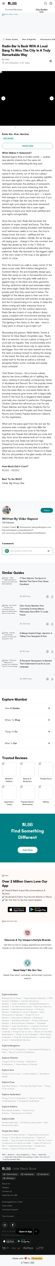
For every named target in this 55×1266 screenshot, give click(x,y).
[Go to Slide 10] (32, 127)
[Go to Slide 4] (20, 127)
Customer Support (10, 1209)
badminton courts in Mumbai (24, 1012)
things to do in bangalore (14, 1049)
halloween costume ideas (20, 1146)
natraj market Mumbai (20, 1040)
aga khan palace (9, 1086)
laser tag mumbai (20, 1026)
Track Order (7, 1205)
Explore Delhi (8, 1119)
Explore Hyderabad (11, 1094)
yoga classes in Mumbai (35, 998)
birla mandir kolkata (11, 1110)
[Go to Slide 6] (24, 127)
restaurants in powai (11, 998)
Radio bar (42, 1155)
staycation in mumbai (21, 1017)
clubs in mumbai (19, 1004)
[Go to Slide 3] (19, 127)
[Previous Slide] (3, 98)
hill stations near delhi (31, 1122)
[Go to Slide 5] (22, 127)
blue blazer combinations (22, 1137)
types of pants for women (23, 1148)
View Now (27, 850)
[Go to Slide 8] (28, 127)
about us (6, 1183)
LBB (3, 1155)
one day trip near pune (31, 1086)
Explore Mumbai (9, 994)
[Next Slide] (51, 98)
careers (5, 1187)
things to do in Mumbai (27, 1034)
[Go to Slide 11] (34, 127)
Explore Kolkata (9, 1106)
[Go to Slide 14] (39, 127)
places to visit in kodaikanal (21, 1052)
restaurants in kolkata (22, 1113)
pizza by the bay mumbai (25, 1037)
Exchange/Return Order (12, 1202)
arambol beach (30, 1074)
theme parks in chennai (26, 1064)
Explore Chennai (10, 1058)
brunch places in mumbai (23, 1023)
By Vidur (5, 59)
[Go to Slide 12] (35, 127)
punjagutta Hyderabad (29, 1101)
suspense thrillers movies (13, 1135)
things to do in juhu (22, 1031)
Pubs (34, 1155)
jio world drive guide (22, 1006)
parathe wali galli (10, 1122)
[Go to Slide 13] (37, 127)
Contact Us (7, 1191)
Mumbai (11, 1155)
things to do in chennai (13, 1061)
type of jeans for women (23, 1140)
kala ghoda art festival (22, 1009)
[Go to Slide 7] (26, 127)
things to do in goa (11, 1074)
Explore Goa (8, 1070)
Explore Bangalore (11, 1045)
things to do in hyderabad (14, 1098)
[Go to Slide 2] (17, 127)
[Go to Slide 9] (30, 127)
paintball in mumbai (20, 1020)
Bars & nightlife (23, 1155)
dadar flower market (20, 1029)
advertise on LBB (9, 1195)
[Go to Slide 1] (15, 127)
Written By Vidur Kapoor (20, 519)
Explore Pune (8, 1082)
